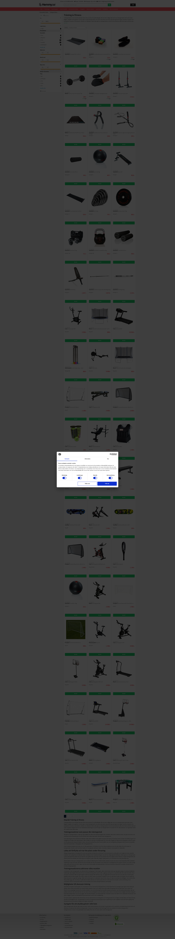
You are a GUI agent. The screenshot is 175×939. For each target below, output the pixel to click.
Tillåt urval (87, 483)
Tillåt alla (107, 483)
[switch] (80, 478)
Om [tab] (108, 458)
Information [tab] (87, 458)
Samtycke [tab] (67, 458)
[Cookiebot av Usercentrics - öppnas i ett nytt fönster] (111, 454)
